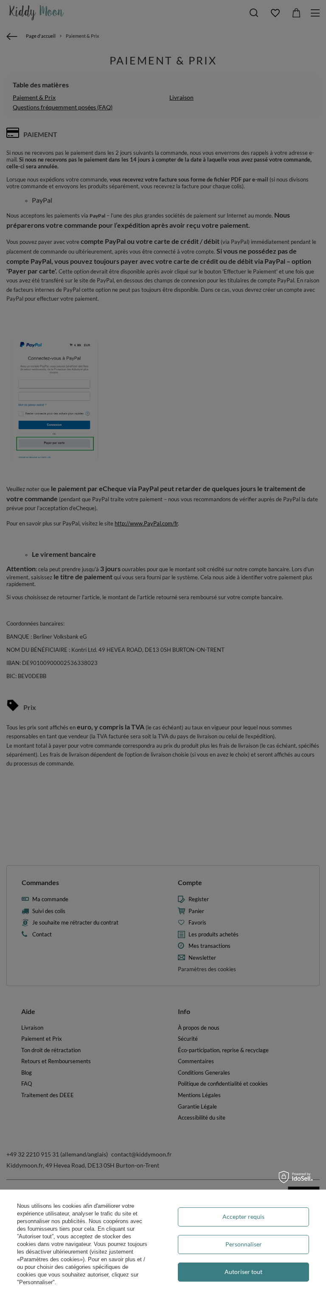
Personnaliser (243, 1244)
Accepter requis (243, 1216)
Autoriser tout (243, 1271)
